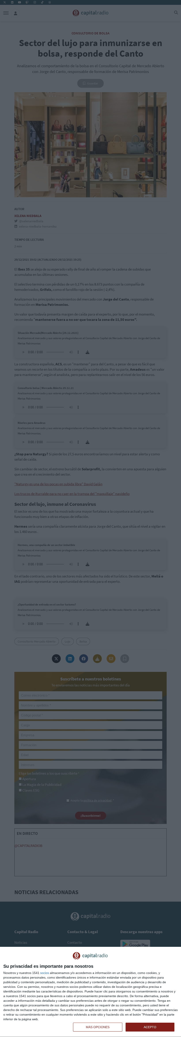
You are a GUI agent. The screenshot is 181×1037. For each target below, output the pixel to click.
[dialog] (90, 992)
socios (44, 972)
